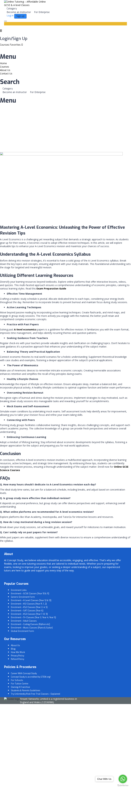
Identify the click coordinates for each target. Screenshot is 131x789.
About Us (5, 70)
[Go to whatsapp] (123, 779)
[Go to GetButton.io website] (122, 785)
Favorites (16, 44)
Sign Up (19, 783)
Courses (5, 44)
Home (3, 63)
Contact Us (6, 73)
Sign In (27, 783)
